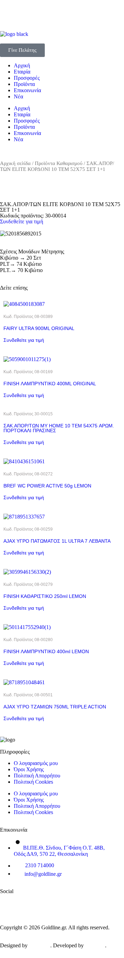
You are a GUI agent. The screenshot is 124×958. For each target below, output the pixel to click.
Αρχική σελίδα (15, 163)
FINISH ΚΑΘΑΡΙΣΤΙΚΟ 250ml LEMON (44, 596)
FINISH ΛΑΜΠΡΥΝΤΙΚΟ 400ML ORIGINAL (49, 383)
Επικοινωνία (27, 90)
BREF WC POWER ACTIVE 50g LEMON (47, 485)
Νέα (18, 96)
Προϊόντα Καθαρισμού (58, 163)
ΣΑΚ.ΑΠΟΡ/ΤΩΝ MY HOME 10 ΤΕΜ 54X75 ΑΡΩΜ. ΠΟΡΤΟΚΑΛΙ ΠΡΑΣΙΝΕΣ (58, 428)
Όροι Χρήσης (29, 769)
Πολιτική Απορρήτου (37, 775)
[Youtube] (50, 902)
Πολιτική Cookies (33, 782)
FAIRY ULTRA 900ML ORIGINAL (38, 328)
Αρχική (22, 65)
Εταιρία (22, 72)
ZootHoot (39, 945)
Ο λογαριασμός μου (36, 763)
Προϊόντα (24, 84)
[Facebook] (8, 902)
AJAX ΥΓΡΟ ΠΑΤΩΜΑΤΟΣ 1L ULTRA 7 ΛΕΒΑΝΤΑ (57, 541)
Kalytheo (95, 945)
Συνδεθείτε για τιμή (21, 221)
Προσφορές (27, 78)
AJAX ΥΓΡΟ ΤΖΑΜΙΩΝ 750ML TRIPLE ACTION (54, 706)
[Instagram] (91, 902)
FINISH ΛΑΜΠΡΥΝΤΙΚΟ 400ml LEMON (46, 651)
